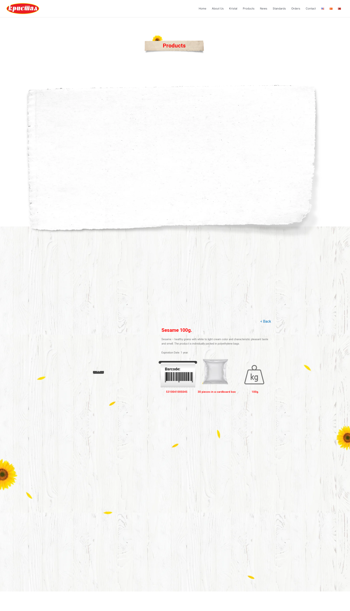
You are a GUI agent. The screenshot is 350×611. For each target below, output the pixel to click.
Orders (295, 8)
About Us (218, 8)
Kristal (233, 8)
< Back (265, 321)
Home (202, 8)
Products (248, 8)
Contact (311, 8)
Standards (279, 8)
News (263, 8)
